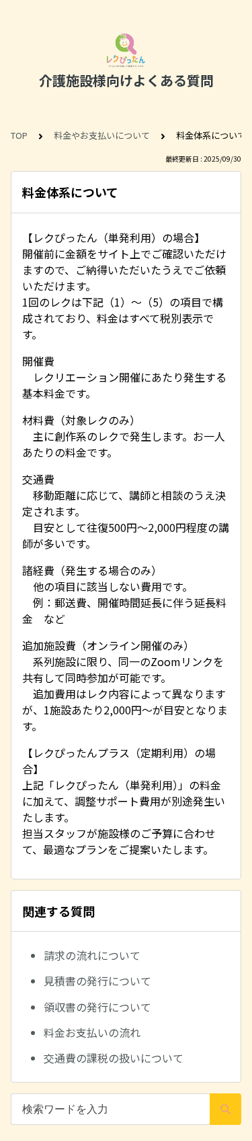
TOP (19, 135)
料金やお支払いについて (102, 135)
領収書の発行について (97, 1007)
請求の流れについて (92, 955)
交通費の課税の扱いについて (113, 1058)
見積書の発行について (97, 981)
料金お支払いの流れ (92, 1032)
